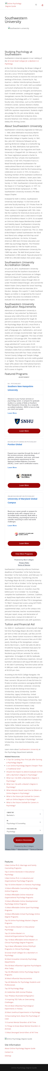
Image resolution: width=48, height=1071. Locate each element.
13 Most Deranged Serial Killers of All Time (21, 1032)
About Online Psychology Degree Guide (20, 1048)
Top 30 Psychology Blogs (14, 988)
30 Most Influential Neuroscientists (18, 978)
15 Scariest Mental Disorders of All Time (20, 1022)
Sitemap (8, 1056)
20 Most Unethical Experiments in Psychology (22, 1012)
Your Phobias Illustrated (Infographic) (19, 996)
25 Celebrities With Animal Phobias (18, 992)
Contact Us (9, 1052)
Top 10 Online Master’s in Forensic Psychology (23, 884)
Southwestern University (28, 749)
